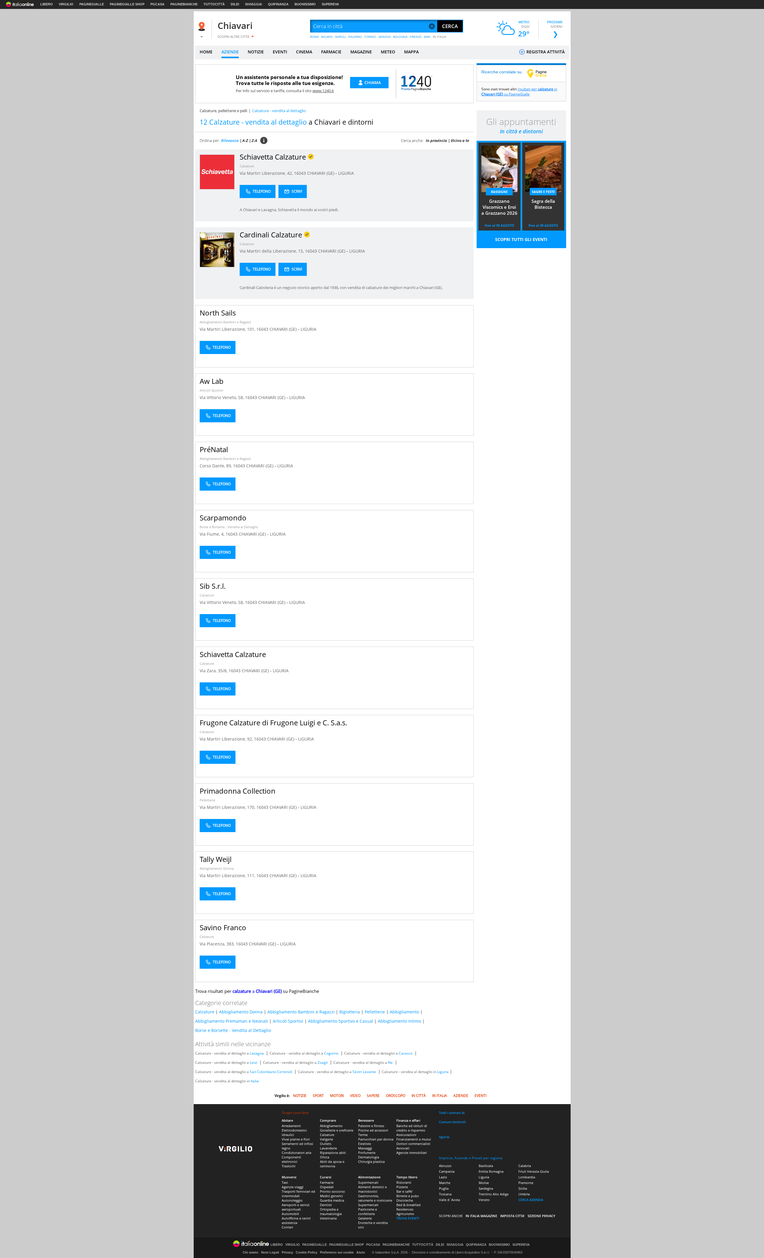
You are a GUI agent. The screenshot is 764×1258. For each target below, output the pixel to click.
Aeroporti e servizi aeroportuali (295, 1207)
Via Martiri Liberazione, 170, (228, 807)
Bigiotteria (349, 1012)
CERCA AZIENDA (530, 1199)
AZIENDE (230, 52)
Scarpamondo (223, 518)
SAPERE (373, 1095)
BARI (427, 37)
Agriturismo (405, 1213)
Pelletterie (207, 800)
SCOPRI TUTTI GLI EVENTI (521, 239)
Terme (363, 1134)
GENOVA (384, 37)
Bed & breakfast (408, 1205)
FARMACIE (331, 52)
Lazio (443, 1177)
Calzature (247, 166)
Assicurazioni (406, 1134)
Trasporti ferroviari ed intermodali (298, 1193)
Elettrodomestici (294, 1130)
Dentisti (326, 1205)
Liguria (443, 1071)
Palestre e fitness (371, 1125)
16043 (300, 173)
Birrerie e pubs (407, 1196)
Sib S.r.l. (213, 586)
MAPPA (411, 52)
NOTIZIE (256, 52)
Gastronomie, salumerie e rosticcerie (375, 1198)
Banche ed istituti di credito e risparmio (411, 1127)
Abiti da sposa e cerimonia (332, 1163)
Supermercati (368, 1182)
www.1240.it (323, 90)
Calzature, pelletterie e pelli (223, 110)
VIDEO (355, 1095)
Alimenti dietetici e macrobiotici (372, 1189)
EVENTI (280, 52)
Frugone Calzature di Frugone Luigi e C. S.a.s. (273, 722)
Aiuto (360, 1252)
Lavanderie (328, 1148)
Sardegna (486, 1188)
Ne (390, 1062)
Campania (447, 1171)
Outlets (325, 1143)
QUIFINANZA (278, 4)
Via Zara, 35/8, (214, 670)
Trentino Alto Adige (494, 1194)
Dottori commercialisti (413, 1143)
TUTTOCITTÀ (214, 4)
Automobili (290, 1213)
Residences (404, 1209)
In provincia (436, 140)
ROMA (314, 37)
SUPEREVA (330, 4)
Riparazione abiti (333, 1152)
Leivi (253, 1062)
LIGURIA (346, 173)
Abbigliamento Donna (217, 868)
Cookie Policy (306, 1252)
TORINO (370, 37)
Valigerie (326, 1139)
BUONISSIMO (305, 4)
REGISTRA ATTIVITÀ (545, 52)
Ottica (324, 1157)
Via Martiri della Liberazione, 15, (272, 251)
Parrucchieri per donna (375, 1139)
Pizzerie (402, 1187)
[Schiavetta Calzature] (217, 171)
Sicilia (522, 1188)
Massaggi (365, 1148)
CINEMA (304, 52)
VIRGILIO (66, 4)
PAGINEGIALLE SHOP (127, 4)
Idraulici (288, 1134)
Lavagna (257, 1053)
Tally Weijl (216, 859)
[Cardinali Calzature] (217, 249)
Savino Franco (223, 927)
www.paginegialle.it (541, 73)
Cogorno (331, 1053)
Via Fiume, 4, (213, 534)
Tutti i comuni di (452, 1112)
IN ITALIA (439, 37)
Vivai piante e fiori (296, 1139)
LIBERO (46, 4)
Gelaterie (365, 1218)
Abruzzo (445, 1165)
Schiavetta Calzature (233, 654)
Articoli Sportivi (211, 390)
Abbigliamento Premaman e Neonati (231, 1021)
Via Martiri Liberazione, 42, (267, 173)
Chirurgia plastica (371, 1161)
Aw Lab (212, 381)
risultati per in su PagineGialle (519, 91)
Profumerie (366, 1152)
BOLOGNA (400, 37)
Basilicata (486, 1165)
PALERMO (355, 37)
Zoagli (323, 1062)
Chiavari (235, 25)
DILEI (235, 4)
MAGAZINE (361, 52)
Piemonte (525, 1182)
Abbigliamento (404, 1012)
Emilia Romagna (491, 1171)
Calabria (524, 1165)
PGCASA (157, 4)
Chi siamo (250, 1252)
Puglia (444, 1188)
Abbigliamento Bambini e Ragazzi (225, 322)
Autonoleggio (292, 1200)
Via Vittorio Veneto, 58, (222, 397)
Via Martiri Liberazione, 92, (227, 739)
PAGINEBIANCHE (184, 4)
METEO (388, 52)
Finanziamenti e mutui (413, 1139)
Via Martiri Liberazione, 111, (228, 875)
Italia (255, 1081)
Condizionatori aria (296, 1152)
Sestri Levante (364, 1071)
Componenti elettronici (291, 1159)
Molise (484, 1182)
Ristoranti (403, 1182)
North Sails (218, 313)
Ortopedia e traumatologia (331, 1211)
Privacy (287, 1252)
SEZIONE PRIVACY (541, 1216)
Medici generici (331, 1196)
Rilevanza (230, 140)
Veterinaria (328, 1218)
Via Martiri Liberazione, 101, (228, 329)
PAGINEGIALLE (91, 4)
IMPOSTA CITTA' (512, 1216)
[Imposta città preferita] (203, 26)
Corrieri (287, 1227)
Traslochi (288, 1166)
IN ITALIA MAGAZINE (481, 1216)
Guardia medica (332, 1200)
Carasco (405, 1053)
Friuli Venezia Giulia (533, 1171)
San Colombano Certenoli (271, 1071)
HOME (206, 52)
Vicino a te (460, 140)
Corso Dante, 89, (216, 466)
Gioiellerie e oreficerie (336, 1130)
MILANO (327, 37)
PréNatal (214, 449)
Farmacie (327, 1182)
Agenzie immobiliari (411, 1152)
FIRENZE (416, 37)
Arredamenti (291, 1125)
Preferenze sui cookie (337, 1252)
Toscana (445, 1194)
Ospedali (327, 1187)
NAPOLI (340, 37)
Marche (444, 1182)
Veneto (484, 1199)
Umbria (524, 1194)
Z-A (254, 140)
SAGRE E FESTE (543, 191)
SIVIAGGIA (253, 4)
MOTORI (337, 1095)
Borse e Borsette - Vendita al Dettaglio (229, 527)
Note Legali (270, 1252)
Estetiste (364, 1143)
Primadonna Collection (237, 791)
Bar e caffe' (404, 1191)
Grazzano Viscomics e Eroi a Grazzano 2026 (499, 207)
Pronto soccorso (332, 1191)
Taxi (285, 1182)
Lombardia (526, 1177)
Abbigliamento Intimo (399, 1021)
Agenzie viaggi (293, 1187)
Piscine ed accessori (373, 1130)
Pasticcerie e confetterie (367, 1211)
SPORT (318, 1095)
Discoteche (404, 1200)
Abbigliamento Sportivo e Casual (340, 1021)
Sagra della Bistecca (543, 204)
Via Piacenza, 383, (218, 944)
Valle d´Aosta (449, 1199)
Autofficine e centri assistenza (296, 1220)
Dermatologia (368, 1157)
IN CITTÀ (419, 1095)
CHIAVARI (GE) (321, 173)
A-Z (245, 140)
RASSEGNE (499, 191)
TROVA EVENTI (407, 1218)
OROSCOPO (395, 1095)
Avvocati (402, 1148)
